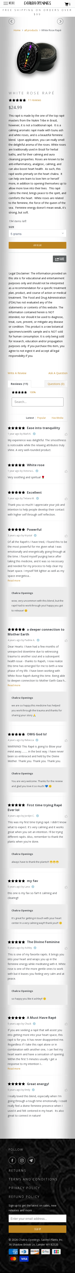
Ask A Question (58, 373)
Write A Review (17, 373)
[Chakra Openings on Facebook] (13, 1160)
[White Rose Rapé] (37, 59)
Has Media (57, 417)
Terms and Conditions (33, 1179)
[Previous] (12, 21)
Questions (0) (56, 384)
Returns (17, 1170)
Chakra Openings (29, 1239)
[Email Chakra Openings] (32, 1160)
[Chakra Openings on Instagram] (22, 1160)
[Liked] (66, 434)
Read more (14, 580)
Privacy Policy (24, 1188)
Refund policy (24, 1197)
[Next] (60, 21)
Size (11, 227)
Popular (41, 417)
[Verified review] (34, 433)
